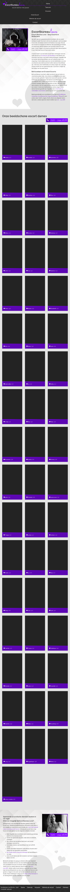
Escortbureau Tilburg (56, 96)
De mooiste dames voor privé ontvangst (17, 852)
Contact (35, 22)
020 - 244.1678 (19, 49)
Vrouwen (48, 11)
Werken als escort (35, 18)
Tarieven (48, 7)
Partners (65, 887)
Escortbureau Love (5, 887)
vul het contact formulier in (31, 873)
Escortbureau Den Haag (44, 96)
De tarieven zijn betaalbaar (48, 55)
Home (48, 3)
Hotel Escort (35, 15)
